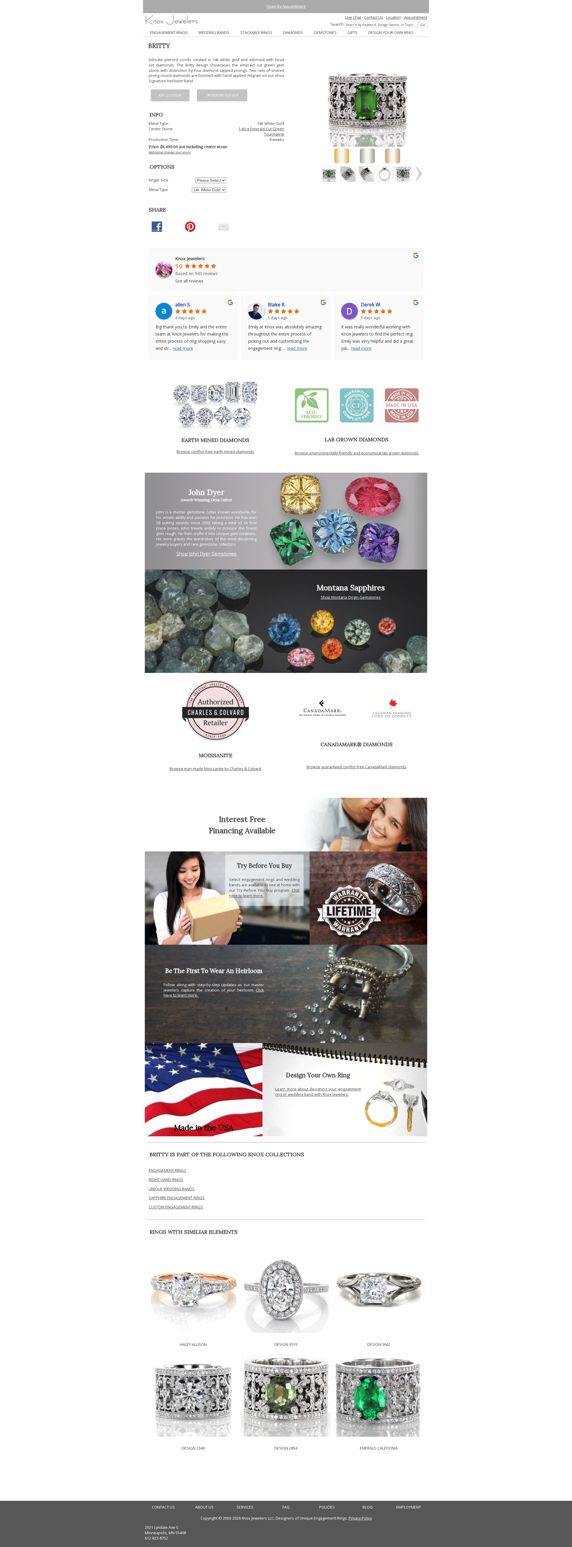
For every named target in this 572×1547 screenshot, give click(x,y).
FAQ (286, 1507)
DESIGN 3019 (285, 1344)
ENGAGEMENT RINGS (169, 32)
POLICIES (327, 1507)
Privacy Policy (360, 1518)
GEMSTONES (325, 32)
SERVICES (245, 1507)
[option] (329, 174)
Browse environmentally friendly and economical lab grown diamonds (357, 453)
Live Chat (353, 17)
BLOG (368, 1507)
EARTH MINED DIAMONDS (215, 440)
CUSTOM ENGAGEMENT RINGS (176, 1207)
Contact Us (373, 17)
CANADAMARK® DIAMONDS (357, 744)
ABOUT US (204, 1507)
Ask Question (170, 95)
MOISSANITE (215, 755)
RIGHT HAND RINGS (166, 1179)
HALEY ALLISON (193, 1344)
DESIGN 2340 (193, 1448)
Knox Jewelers (190, 258)
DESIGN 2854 (285, 1448)
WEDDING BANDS (213, 32)
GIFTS (352, 32)
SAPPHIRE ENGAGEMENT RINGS (177, 1197)
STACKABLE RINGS (256, 32)
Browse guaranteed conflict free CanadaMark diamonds (356, 766)
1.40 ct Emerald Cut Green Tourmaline (261, 131)
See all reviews (189, 281)
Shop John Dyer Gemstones (206, 554)
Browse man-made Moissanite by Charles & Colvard (215, 768)
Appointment (415, 17)
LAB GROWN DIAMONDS (356, 439)
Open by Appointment (286, 6)
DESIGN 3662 (378, 1344)
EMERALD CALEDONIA (379, 1448)
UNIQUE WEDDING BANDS (172, 1188)
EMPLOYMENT (408, 1507)
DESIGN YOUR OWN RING (390, 32)
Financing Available (242, 830)
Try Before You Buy (222, 95)
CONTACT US (163, 1507)
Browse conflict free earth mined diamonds (215, 451)
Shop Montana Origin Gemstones (351, 597)
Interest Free (242, 819)
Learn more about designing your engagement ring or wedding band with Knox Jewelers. (318, 1091)
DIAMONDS (293, 32)
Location (393, 17)
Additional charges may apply (170, 152)
